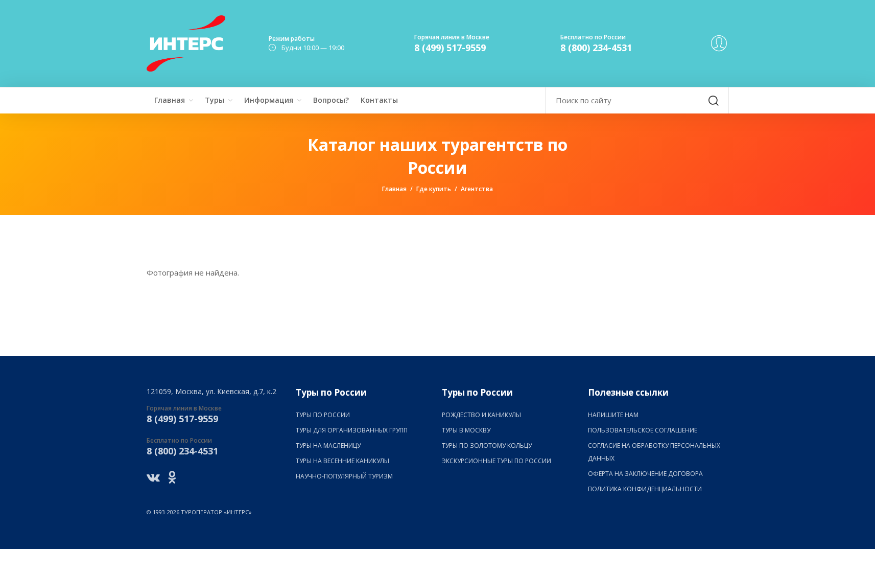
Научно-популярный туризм (344, 476)
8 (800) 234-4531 (596, 47)
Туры (214, 100)
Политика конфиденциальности (645, 489)
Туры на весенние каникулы (342, 460)
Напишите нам (613, 414)
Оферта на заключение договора (645, 473)
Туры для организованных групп (352, 430)
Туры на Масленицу (328, 445)
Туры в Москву (466, 430)
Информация (268, 100)
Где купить (433, 189)
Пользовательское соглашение (642, 430)
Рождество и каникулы (481, 414)
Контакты (379, 100)
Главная (169, 100)
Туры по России (323, 414)
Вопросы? (331, 100)
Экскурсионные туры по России (496, 460)
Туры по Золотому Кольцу (487, 445)
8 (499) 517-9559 (450, 47)
